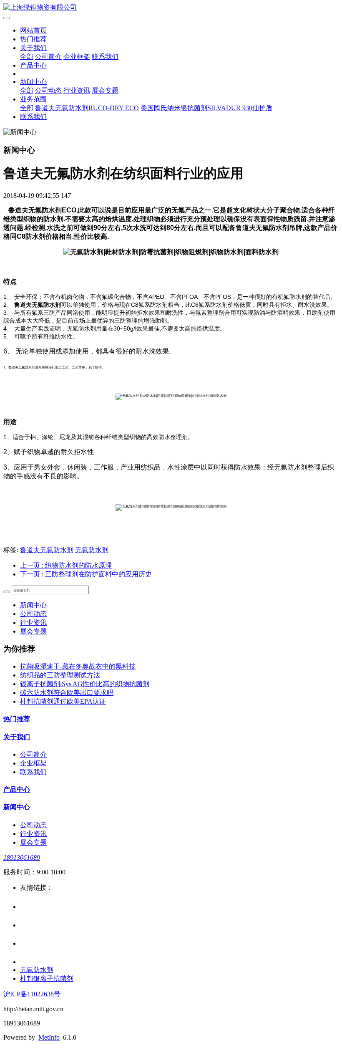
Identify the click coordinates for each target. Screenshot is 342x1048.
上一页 (66, 565)
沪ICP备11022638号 (31, 993)
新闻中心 (33, 81)
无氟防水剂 (91, 549)
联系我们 (105, 56)
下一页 (86, 574)
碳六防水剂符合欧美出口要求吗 (66, 692)
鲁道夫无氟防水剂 (46, 549)
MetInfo (49, 1037)
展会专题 (105, 90)
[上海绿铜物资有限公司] (171, 7)
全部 (26, 56)
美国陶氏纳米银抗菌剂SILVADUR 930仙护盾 (206, 107)
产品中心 (33, 65)
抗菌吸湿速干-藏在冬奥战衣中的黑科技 (78, 666)
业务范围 (33, 99)
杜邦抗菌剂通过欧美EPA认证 (63, 701)
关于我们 (33, 47)
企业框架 (76, 56)
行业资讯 (76, 90)
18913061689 (21, 857)
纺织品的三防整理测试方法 (60, 675)
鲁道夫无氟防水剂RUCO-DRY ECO (87, 107)
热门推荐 (33, 39)
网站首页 (33, 30)
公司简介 (48, 56)
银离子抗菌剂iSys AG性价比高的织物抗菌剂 (84, 683)
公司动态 (48, 90)
